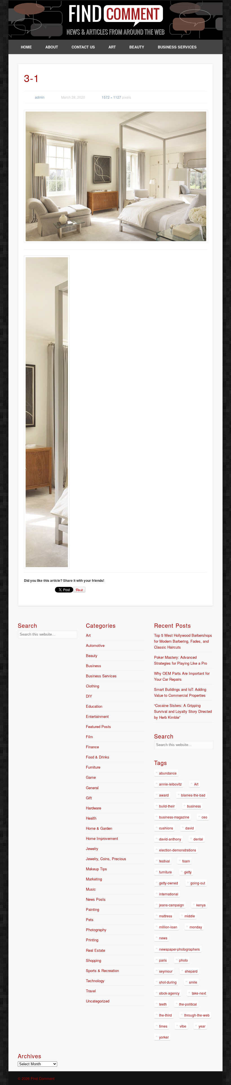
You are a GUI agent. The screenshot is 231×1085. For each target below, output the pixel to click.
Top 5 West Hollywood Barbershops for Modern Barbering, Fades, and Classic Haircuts (183, 641)
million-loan (168, 926)
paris (163, 960)
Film (89, 736)
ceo (204, 817)
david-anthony (170, 839)
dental (198, 839)
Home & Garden (99, 828)
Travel (91, 990)
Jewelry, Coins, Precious (106, 858)
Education (94, 706)
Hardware (93, 808)
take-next (199, 993)
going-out (197, 882)
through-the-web (197, 1015)
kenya (201, 904)
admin (40, 97)
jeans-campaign (171, 904)
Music (91, 889)
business (194, 806)
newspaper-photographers (179, 949)
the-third (165, 1015)
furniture (165, 871)
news (163, 937)
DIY (89, 696)
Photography (96, 929)
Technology (95, 980)
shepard (191, 971)
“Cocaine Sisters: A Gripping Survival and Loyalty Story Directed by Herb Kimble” (183, 711)
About (51, 47)
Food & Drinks (97, 757)
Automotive (95, 645)
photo (183, 960)
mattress (165, 915)
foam (186, 860)
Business (93, 665)
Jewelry (92, 848)
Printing (92, 939)
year (202, 1026)
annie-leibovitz (170, 784)
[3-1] (115, 176)
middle (190, 915)
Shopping (93, 960)
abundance (168, 773)
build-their (167, 806)
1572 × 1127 (111, 97)
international (168, 893)
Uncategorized (97, 1001)
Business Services (177, 47)
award (164, 795)
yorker (164, 1037)
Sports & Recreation (102, 970)
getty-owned (168, 882)
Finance (92, 746)
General (92, 787)
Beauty (136, 47)
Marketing (94, 879)
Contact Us (83, 47)
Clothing (92, 686)
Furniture (93, 767)
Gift (89, 797)
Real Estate (95, 950)
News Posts (96, 899)
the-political (188, 1004)
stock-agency (169, 993)
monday (196, 926)
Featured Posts (98, 726)
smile (193, 982)
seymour (165, 971)
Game (91, 777)
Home (26, 47)
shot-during (168, 982)
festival (164, 860)
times (163, 1026)
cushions (166, 828)
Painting (92, 909)
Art (112, 47)
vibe (183, 1026)
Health (91, 818)
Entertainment (97, 716)
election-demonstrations (177, 849)
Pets (90, 919)
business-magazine (174, 817)
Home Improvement (102, 838)
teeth (163, 1004)
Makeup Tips (96, 868)
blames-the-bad (193, 795)
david (189, 828)
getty (188, 871)
